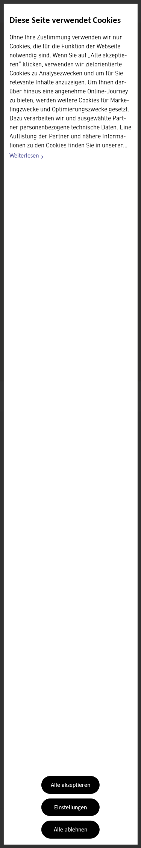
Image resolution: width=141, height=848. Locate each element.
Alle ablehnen (70, 830)
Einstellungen (70, 808)
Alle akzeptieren (70, 785)
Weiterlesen (26, 157)
